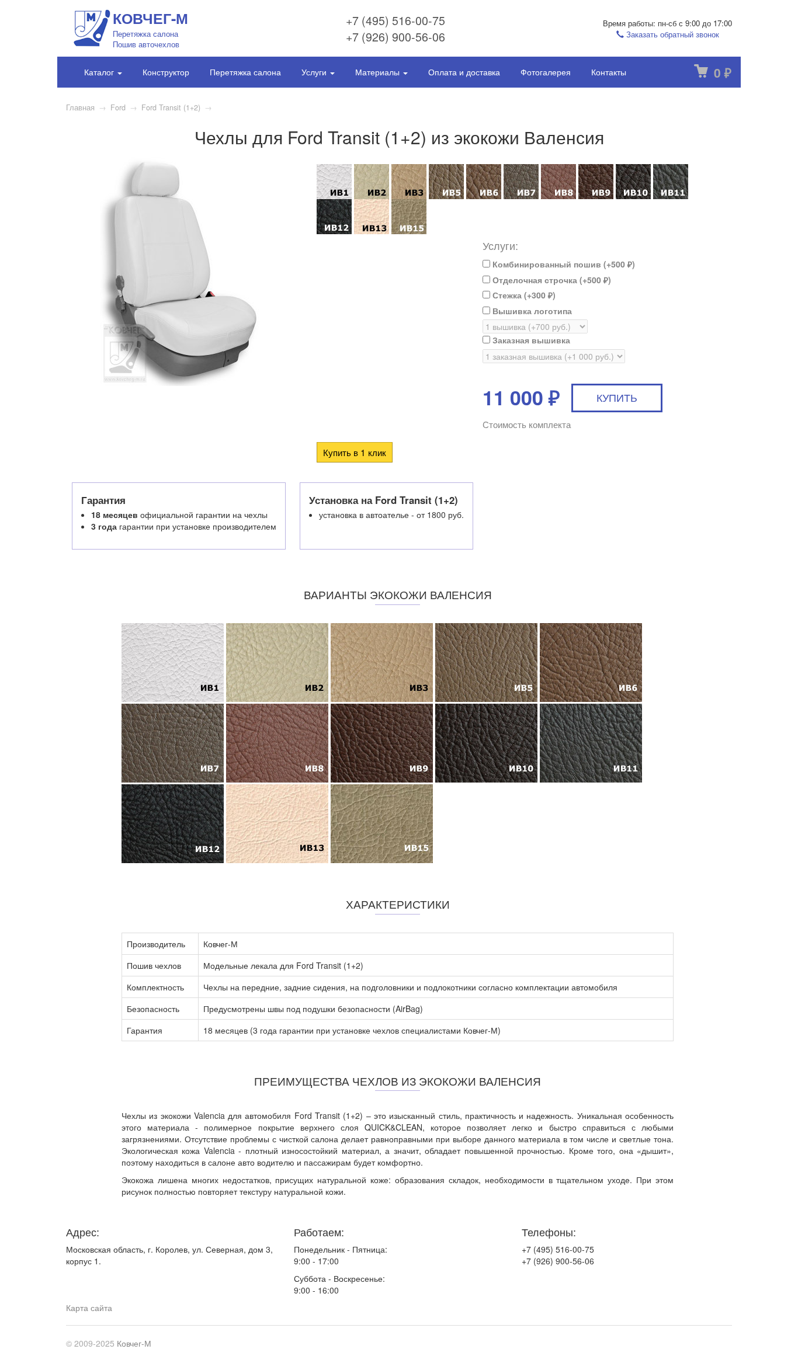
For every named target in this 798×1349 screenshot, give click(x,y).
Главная (80, 107)
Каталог (100, 72)
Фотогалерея (546, 72)
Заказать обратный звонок (671, 34)
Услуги (315, 72)
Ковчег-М (134, 1343)
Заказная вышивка (530, 340)
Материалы (378, 72)
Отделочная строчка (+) (550, 280)
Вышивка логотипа (531, 311)
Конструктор (166, 72)
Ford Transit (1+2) (170, 107)
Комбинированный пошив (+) (562, 264)
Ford (118, 107)
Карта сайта (89, 1307)
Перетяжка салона (245, 72)
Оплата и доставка (464, 72)
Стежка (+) (523, 295)
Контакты (608, 72)
